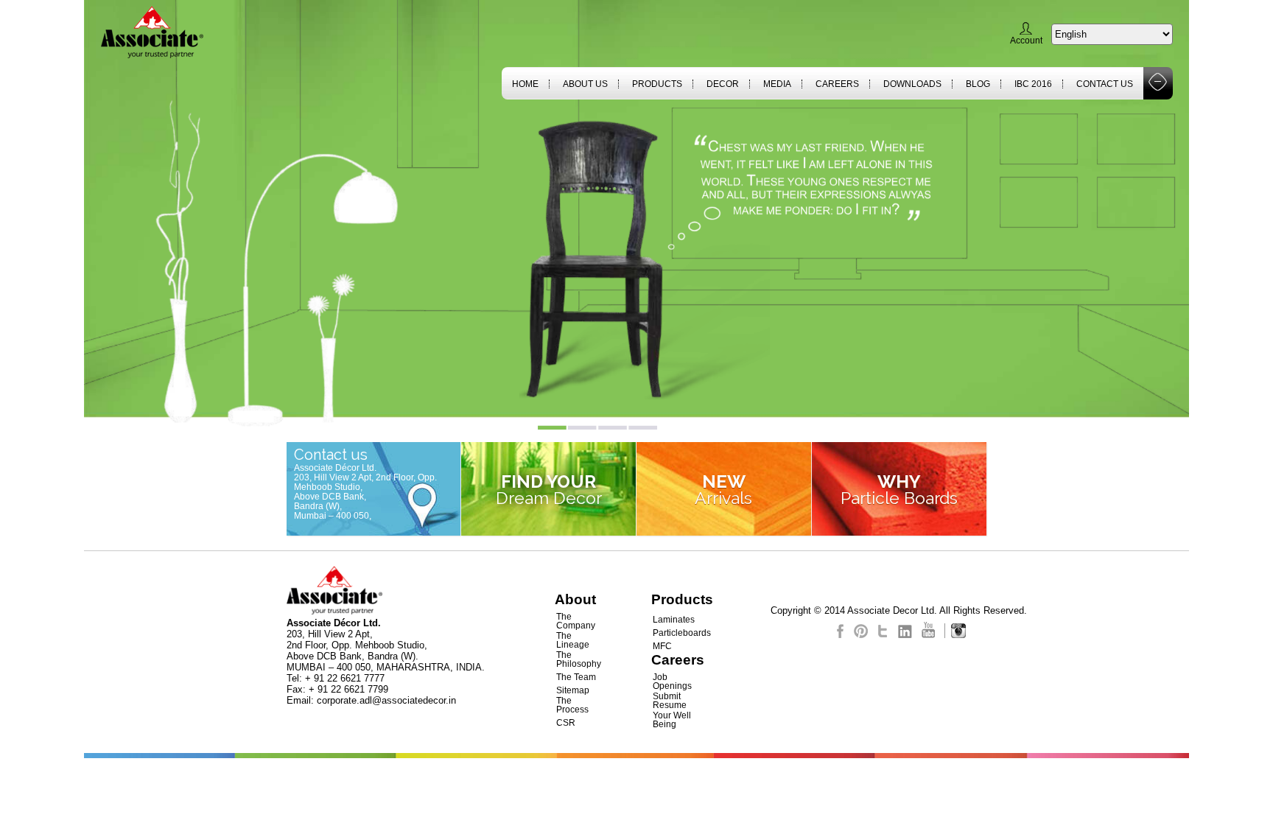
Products (657, 84)
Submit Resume (670, 700)
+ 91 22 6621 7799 (348, 689)
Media (777, 84)
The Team (576, 677)
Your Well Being (672, 719)
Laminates (674, 619)
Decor (722, 84)
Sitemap (572, 690)
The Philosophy (578, 659)
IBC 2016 (1033, 84)
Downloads (912, 84)
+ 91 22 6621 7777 (345, 678)
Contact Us (1104, 84)
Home (525, 84)
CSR (565, 723)
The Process (572, 705)
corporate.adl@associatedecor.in (386, 700)
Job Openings (672, 681)
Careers (837, 84)
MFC (662, 646)
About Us (585, 84)
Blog (978, 84)
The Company (575, 621)
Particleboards (682, 633)
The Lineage (572, 640)
